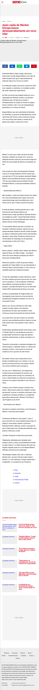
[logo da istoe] (19, 2)
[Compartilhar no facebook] (5, 66)
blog (16, 470)
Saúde (18, 658)
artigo (16, 476)
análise (17, 483)
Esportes (15, 653)
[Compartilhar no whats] (19, 66)
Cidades (23, 655)
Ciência (31, 655)
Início (3, 21)
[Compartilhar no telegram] (27, 66)
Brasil (29, 653)
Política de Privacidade (5, 684)
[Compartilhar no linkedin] (12, 66)
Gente (3, 655)
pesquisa (18, 473)
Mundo (23, 653)
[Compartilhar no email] (34, 66)
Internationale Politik (21, 479)
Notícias (9, 21)
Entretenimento (13, 655)
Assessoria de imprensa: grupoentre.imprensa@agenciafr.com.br (23, 684)
